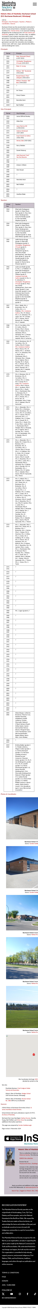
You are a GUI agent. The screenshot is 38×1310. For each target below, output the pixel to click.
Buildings (35, 1163)
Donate (5, 1281)
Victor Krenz (20, 1120)
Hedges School (26, 1093)
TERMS (34, 1307)
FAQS (4, 1277)
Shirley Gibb (20, 141)
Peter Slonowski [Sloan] (23, 56)
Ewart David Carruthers (24, 136)
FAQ (36, 1191)
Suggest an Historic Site (27, 1191)
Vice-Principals (13, 22)
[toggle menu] (35, 3)
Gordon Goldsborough (24, 1125)
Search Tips (15, 1191)
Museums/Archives (25, 1163)
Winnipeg (26, 16)
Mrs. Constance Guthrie (22, 347)
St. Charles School (14, 31)
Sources (13, 24)
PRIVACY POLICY (27, 1307)
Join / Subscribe (8, 1285)
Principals (5, 22)
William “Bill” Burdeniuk (23, 71)
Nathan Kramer (25, 1118)
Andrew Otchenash (22, 131)
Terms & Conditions (10, 1273)
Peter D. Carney (21, 66)
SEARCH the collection (26, 1158)
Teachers (22, 22)
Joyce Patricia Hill (22, 126)
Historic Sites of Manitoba (11, 14)
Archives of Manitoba (8, 1115)
